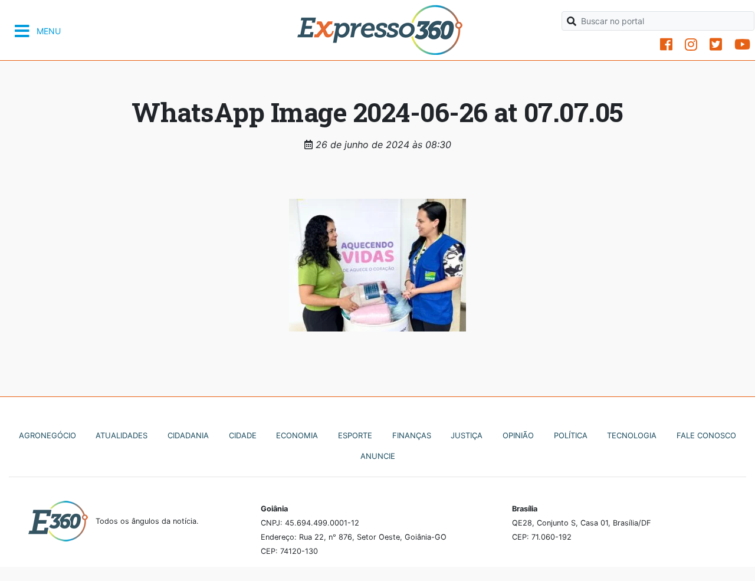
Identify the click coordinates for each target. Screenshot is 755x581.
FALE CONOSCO (706, 435)
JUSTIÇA (466, 435)
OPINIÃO (518, 435)
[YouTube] (742, 44)
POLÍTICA (570, 435)
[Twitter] (716, 44)
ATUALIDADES (121, 435)
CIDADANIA (188, 435)
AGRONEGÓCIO (47, 435)
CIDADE (243, 435)
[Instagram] (691, 44)
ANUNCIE (377, 456)
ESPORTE (355, 435)
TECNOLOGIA (631, 435)
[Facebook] (666, 44)
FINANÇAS (411, 435)
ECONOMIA (297, 435)
